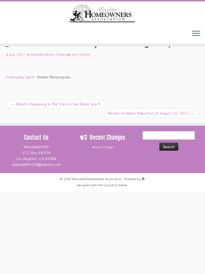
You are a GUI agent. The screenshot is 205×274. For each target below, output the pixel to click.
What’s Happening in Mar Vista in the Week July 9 (55, 104)
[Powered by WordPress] (143, 178)
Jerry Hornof (80, 54)
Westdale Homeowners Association (97, 179)
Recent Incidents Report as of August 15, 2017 (151, 113)
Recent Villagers (103, 147)
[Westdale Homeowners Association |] (102, 13)
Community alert (20, 77)
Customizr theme (115, 185)
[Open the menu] (196, 34)
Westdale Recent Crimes (48, 54)
